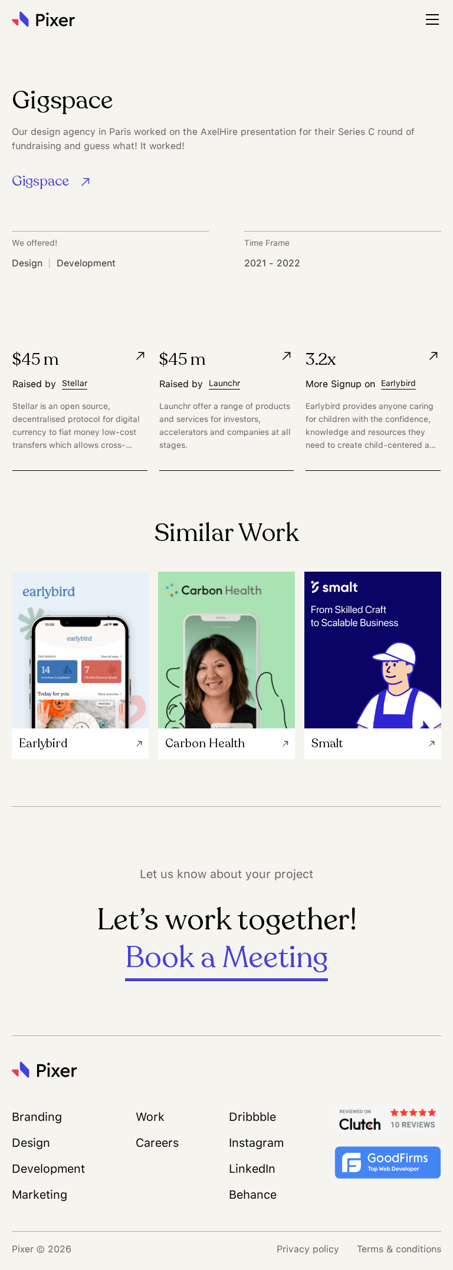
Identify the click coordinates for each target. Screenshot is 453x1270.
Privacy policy (308, 1249)
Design (31, 1143)
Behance (253, 1194)
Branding (37, 1117)
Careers (157, 1143)
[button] (432, 19)
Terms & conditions (399, 1249)
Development (48, 1169)
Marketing (39, 1194)
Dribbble (252, 1117)
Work (150, 1117)
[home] (46, 19)
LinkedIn (252, 1169)
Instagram (256, 1143)
